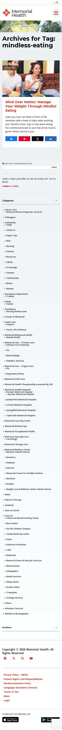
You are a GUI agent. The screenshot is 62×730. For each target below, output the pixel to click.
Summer (10, 272)
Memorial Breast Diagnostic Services (24, 212)
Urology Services (14, 597)
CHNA (9, 224)
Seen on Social (12, 510)
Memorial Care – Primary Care (19, 342)
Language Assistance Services (20, 687)
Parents (10, 251)
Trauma (10, 296)
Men (8, 240)
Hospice (10, 324)
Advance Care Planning (17, 344)
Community (10, 222)
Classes (9, 303)
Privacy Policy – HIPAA (16, 674)
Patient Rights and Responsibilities (23, 679)
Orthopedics (12, 571)
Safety (9, 262)
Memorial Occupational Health (20, 431)
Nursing (10, 246)
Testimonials (12, 278)
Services (9, 515)
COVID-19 (10, 230)
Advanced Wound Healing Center (22, 518)
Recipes (10, 483)
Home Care (10, 322)
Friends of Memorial (15, 316)
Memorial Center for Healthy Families (24, 473)
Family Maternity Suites (17, 534)
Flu (7, 350)
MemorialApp (12, 355)
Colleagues (10, 217)
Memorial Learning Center (18, 420)
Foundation (10, 309)
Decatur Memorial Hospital (19, 392)
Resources (11, 256)
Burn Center (12, 523)
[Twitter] (13, 658)
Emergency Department (16, 294)
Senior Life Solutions (16, 329)
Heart (9, 539)
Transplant (11, 592)
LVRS (8, 549)
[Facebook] (5, 658)
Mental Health (13, 337)
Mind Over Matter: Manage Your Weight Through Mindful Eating (30, 106)
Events (8, 301)
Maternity (11, 555)
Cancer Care (11, 209)
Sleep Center (12, 581)
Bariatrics (11, 457)
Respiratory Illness (15, 373)
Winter (9, 283)
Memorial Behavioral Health (18, 335)
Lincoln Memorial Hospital (19, 404)
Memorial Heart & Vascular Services (24, 560)
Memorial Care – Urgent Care (19, 366)
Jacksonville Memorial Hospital (21, 399)
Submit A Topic (10, 186)
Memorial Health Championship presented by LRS (29, 384)
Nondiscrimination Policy (17, 683)
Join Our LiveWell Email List (18, 164)
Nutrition (10, 478)
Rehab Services (13, 576)
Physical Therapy (13, 499)
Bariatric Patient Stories (18, 452)
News (7, 494)
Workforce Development (16, 613)
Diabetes (10, 462)
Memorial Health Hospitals (18, 389)
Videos (8, 603)
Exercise (10, 467)
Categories (8, 200)
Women (10, 288)
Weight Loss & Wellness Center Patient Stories (28, 489)
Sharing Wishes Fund (16, 311)
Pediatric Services (15, 360)
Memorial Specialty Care (17, 436)
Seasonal (9, 505)
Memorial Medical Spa (16, 426)
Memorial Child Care (15, 379)
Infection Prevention (16, 544)
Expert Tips (11, 235)
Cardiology (11, 439)
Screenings (11, 267)
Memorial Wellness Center (17, 449)
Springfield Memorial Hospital (21, 410)
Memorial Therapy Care (16, 444)
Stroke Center (13, 587)
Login (7, 700)
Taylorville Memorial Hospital (20, 415)
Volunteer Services (14, 608)
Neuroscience (13, 565)
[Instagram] (22, 658)
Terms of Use (11, 691)
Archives (7, 627)
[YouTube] (31, 658)
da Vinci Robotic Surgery (18, 528)
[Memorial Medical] (17, 13)
